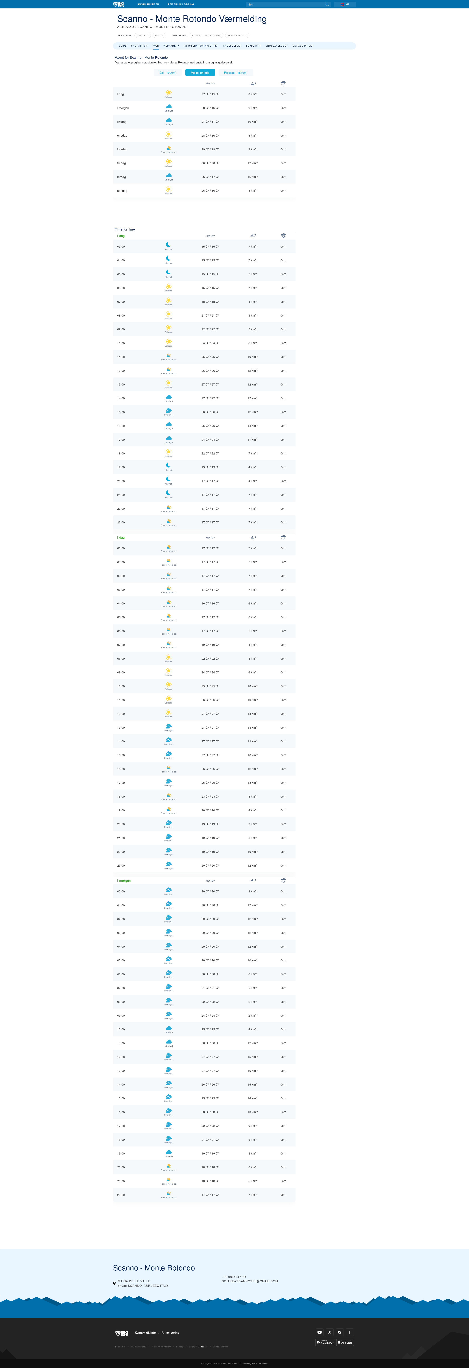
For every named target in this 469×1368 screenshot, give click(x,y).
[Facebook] (350, 1332)
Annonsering (170, 1333)
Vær (156, 45)
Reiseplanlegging (180, 4)
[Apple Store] (345, 1342)
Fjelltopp (235, 72)
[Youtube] (320, 1332)
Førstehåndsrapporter (201, 45)
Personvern (120, 1346)
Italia (159, 35)
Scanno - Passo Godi (206, 35)
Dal (167, 72)
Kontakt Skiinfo (145, 1333)
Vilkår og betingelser (161, 1346)
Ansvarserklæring (139, 1346)
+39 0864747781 (234, 1277)
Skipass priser (303, 45)
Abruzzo (143, 35)
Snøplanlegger (277, 45)
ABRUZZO (125, 27)
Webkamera (171, 45)
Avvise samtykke (220, 1346)
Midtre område (200, 72)
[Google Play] (325, 1342)
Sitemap (180, 1346)
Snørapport (140, 45)
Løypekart (253, 45)
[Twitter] (330, 1332)
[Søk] (327, 4)
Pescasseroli (237, 35)
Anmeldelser (232, 45)
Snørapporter (148, 4)
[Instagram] (340, 1332)
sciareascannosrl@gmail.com (250, 1281)
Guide (123, 45)
